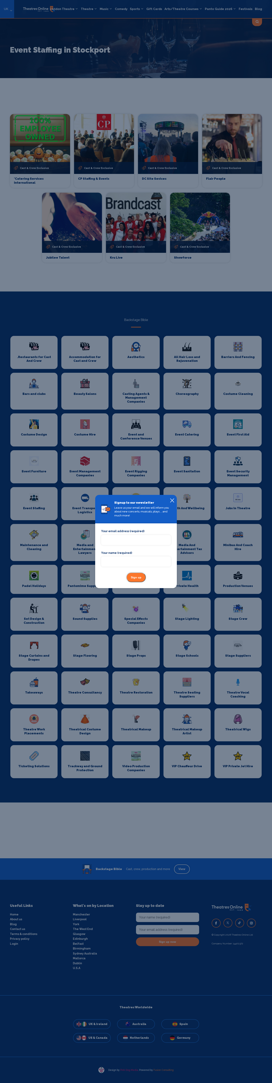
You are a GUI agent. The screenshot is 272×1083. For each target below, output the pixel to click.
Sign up (136, 577)
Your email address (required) (122, 531)
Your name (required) (116, 552)
